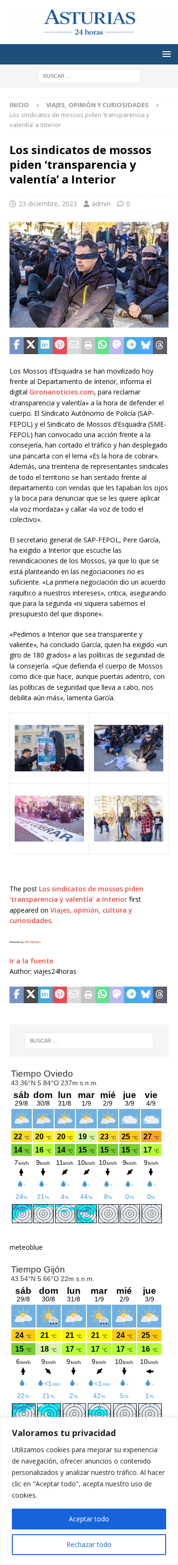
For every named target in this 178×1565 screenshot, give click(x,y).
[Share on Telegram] (131, 345)
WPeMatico (33, 942)
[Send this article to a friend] (74, 345)
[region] (89, 1491)
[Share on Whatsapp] (102, 345)
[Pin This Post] (60, 345)
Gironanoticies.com (61, 391)
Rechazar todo (89, 1544)
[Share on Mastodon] (117, 345)
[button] (165, 53)
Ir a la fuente (31, 960)
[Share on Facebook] (16, 345)
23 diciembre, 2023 (48, 203)
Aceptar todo (89, 1518)
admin (101, 203)
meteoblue (26, 1247)
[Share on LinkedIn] (45, 345)
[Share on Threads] (160, 345)
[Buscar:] (89, 75)
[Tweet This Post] (31, 345)
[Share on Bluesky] (146, 345)
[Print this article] (88, 345)
